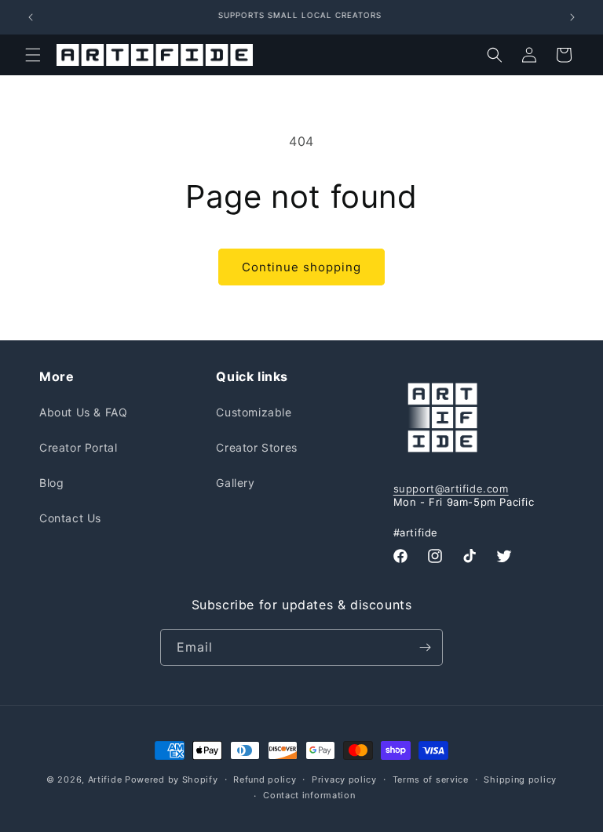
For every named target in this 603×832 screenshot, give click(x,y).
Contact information (309, 795)
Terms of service (431, 779)
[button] (33, 55)
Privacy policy (344, 779)
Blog (51, 482)
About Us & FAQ (83, 412)
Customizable (253, 412)
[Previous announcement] (30, 17)
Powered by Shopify (171, 779)
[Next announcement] (572, 17)
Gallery (235, 482)
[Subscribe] (424, 647)
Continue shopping (301, 267)
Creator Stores (256, 447)
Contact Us (70, 518)
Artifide (105, 779)
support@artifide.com (451, 488)
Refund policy (264, 779)
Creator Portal (78, 447)
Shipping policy (520, 779)
